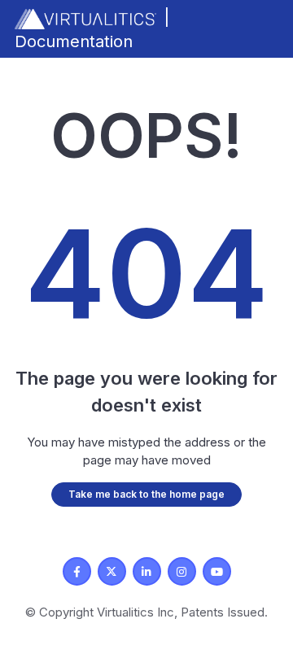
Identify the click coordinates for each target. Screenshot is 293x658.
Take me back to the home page (146, 494)
